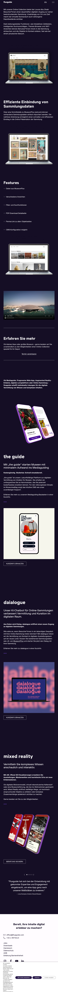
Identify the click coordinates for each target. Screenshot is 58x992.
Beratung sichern (14, 862)
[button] (24, 874)
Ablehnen (37, 977)
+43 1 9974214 (12, 938)
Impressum (8, 948)
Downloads (8, 946)
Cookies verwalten (49, 977)
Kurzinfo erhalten (15, 564)
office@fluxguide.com (15, 935)
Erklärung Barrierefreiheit (13, 955)
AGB (5, 953)
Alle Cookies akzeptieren (24, 977)
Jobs (5, 943)
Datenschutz (9, 951)
